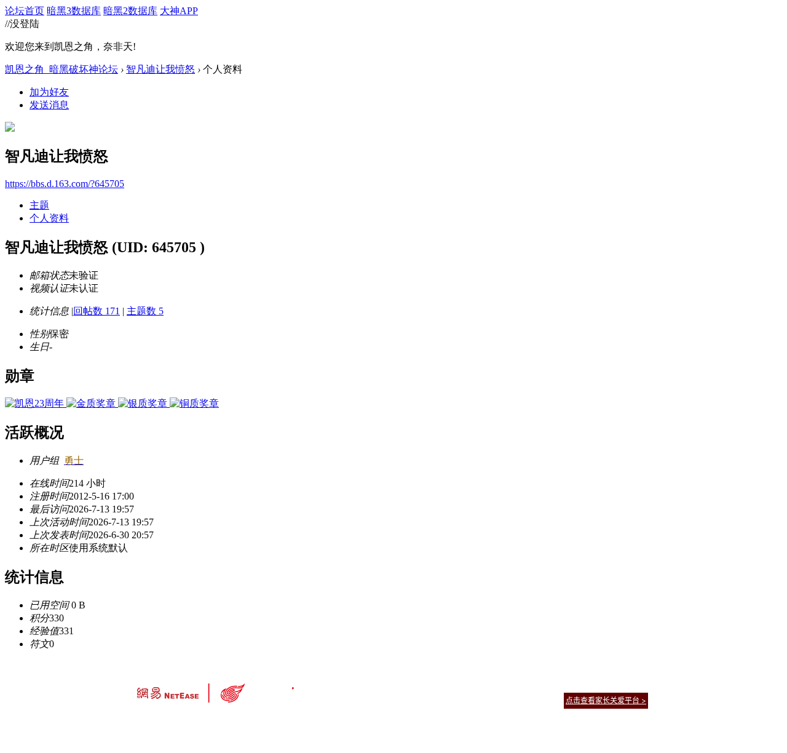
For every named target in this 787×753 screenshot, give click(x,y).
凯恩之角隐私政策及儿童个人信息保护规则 (468, 685)
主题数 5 (145, 311)
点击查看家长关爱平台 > (606, 700)
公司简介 (338, 685)
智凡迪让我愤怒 (160, 69)
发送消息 (49, 105)
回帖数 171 (96, 311)
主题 (39, 205)
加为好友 (49, 92)
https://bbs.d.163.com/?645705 (64, 183)
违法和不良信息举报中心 (177, 722)
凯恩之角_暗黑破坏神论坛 (61, 69)
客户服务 (375, 685)
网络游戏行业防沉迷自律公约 (481, 699)
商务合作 (596, 685)
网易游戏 (559, 685)
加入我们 (633, 685)
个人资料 (49, 218)
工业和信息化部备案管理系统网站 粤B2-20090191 (308, 722)
